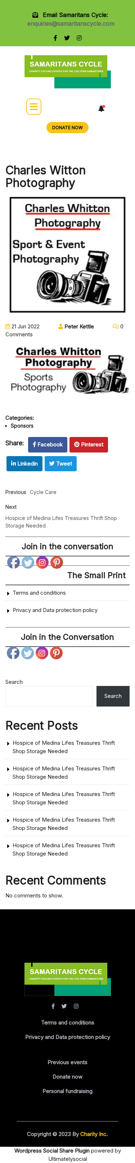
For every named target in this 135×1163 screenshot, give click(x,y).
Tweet (64, 463)
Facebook (50, 444)
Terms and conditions (39, 592)
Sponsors (22, 426)
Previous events (67, 1062)
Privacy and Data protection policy (55, 610)
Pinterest (92, 444)
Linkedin (27, 463)
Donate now (67, 1076)
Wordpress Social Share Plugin (52, 1150)
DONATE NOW (67, 127)
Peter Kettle (78, 326)
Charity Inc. (93, 1134)
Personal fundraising (67, 1091)
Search (14, 681)
